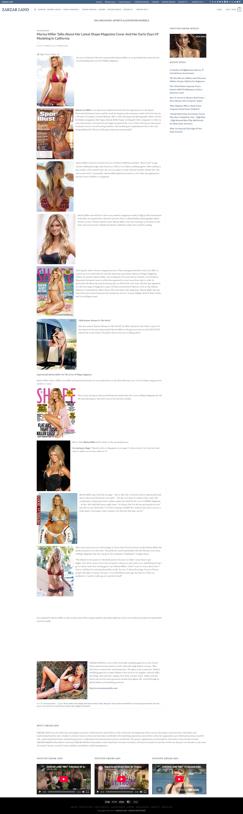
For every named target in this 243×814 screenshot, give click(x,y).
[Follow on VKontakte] (235, 2)
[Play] (40, 792)
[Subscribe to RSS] (222, 2)
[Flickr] (229, 2)
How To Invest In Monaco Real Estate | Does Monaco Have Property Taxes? (188, 99)
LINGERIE (155, 2)
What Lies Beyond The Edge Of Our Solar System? (186, 130)
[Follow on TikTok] (215, 2)
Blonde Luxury (110, 2)
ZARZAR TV (182, 2)
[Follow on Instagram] (212, 2)
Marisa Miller (69, 703)
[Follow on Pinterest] (220, 2)
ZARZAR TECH (197, 2)
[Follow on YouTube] (227, 2)
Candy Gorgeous (124, 2)
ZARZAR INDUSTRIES (137, 811)
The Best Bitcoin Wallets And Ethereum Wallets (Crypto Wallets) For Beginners (188, 80)
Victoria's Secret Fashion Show (53, 706)
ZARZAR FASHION (142, 2)
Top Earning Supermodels (142, 703)
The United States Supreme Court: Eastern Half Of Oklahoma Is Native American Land (186, 89)
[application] (64, 779)
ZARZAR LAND (15, 9)
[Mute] (83, 792)
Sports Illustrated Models (121, 703)
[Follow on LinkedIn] (225, 2)
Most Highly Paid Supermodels (86, 703)
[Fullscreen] (87, 792)
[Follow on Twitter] (217, 2)
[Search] (35, 9)
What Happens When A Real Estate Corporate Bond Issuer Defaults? (185, 107)
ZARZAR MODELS (168, 2)
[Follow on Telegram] (237, 2)
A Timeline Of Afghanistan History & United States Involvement (187, 72)
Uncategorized (43, 30)
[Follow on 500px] (232, 2)
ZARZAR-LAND (63, 46)
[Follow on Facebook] (210, 2)
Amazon (99, 2)
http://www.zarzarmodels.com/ (103, 688)
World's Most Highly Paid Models (78, 706)
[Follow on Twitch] (240, 2)
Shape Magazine (105, 703)
